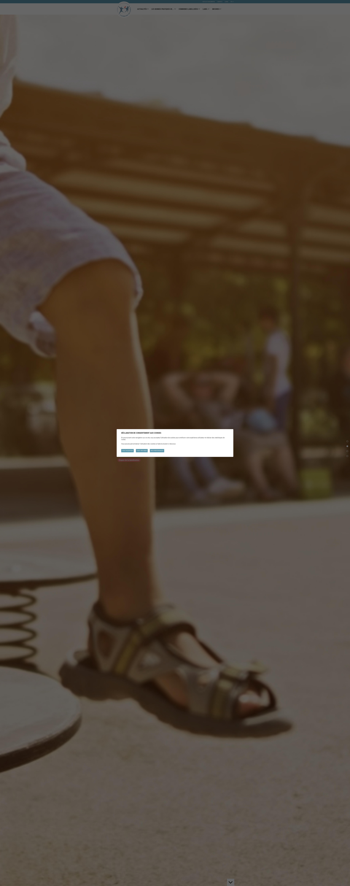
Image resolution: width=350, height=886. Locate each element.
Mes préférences (157, 450)
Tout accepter (127, 450)
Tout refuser (142, 450)
